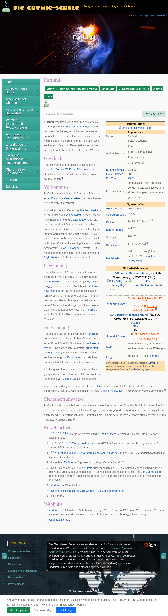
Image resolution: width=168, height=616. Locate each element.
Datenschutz (15, 564)
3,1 (56, 452)
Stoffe (88, 468)
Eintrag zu (82, 443)
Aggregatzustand (116, 214)
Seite (80, 555)
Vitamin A (68, 378)
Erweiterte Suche (154, 114)
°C (134, 228)
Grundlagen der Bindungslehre (17, 146)
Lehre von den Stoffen (16, 90)
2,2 (59, 443)
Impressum (14, 557)
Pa (135, 244)
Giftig (135, 326)
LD (109, 357)
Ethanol (147, 256)
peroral (154, 355)
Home (10, 82)
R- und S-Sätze (116, 336)
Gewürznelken (72, 198)
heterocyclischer (69, 126)
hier (119, 555)
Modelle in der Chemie (16, 101)
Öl (94, 136)
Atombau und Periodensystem (17, 136)
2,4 (66, 443)
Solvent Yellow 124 (112, 391)
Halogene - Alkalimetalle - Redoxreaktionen (18, 158)
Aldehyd (157, 88)
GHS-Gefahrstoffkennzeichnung (130, 273)
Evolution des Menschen (22, 571)
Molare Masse (114, 208)
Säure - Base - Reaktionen (16, 171)
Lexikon (11, 180)
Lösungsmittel (52, 352)
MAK (109, 347)
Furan (48, 96)
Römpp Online (108, 434)
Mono (60, 219)
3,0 (52, 452)
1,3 (63, 433)
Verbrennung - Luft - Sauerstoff (20, 111)
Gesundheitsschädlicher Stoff (134, 88)
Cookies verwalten (19, 551)
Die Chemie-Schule (46, 7)
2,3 (63, 443)
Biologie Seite (16, 577)
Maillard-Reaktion (90, 210)
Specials (12, 186)
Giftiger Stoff (107, 88)
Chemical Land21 (59, 519)
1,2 (59, 433)
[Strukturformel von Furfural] (135, 128)
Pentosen (54, 281)
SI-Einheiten (152, 363)
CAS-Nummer (114, 174)
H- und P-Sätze (116, 303)
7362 (131, 178)
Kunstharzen (74, 357)
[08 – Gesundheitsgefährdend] (146, 283)
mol (139, 208)
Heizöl (76, 386)
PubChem (112, 178)
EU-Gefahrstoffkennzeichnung (129, 314)
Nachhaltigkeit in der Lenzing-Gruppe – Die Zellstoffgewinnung (87, 490)
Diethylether (135, 261)
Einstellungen (66, 610)
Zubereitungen (154, 472)
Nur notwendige (43, 610)
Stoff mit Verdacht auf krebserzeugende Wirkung (72, 88)
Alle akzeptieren (18, 610)
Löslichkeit (112, 257)
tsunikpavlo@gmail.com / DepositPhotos (151, 16)
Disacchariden (78, 219)
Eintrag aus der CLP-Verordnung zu (89, 453)
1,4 (66, 433)
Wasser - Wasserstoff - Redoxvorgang (16, 123)
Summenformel (115, 169)
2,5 (69, 443)
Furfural (68, 462)
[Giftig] (135, 322)
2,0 (52, 443)
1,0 (52, 433)
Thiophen (74, 248)
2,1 (56, 443)
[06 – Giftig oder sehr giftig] (118, 283)
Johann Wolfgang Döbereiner (73, 169)
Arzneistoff (91, 348)
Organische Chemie (124, 6)
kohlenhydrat (73, 215)
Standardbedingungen (139, 369)
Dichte (110, 222)
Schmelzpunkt (114, 229)
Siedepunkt (112, 237)
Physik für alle (16, 584)
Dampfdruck (113, 245)
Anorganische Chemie (97, 6)
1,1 (56, 433)
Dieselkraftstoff (94, 386)
